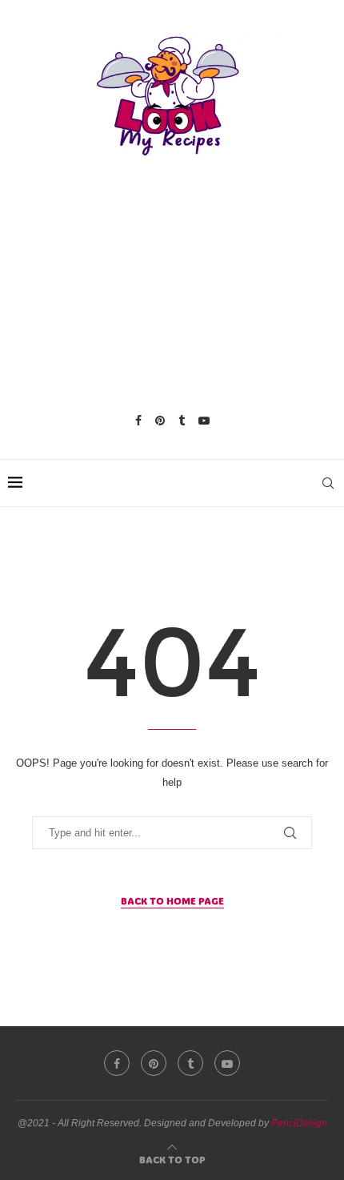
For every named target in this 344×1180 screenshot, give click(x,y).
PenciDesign (299, 1123)
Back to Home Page (172, 900)
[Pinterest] (160, 420)
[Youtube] (204, 420)
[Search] (328, 483)
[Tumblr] (181, 420)
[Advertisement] (172, 284)
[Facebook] (138, 420)
